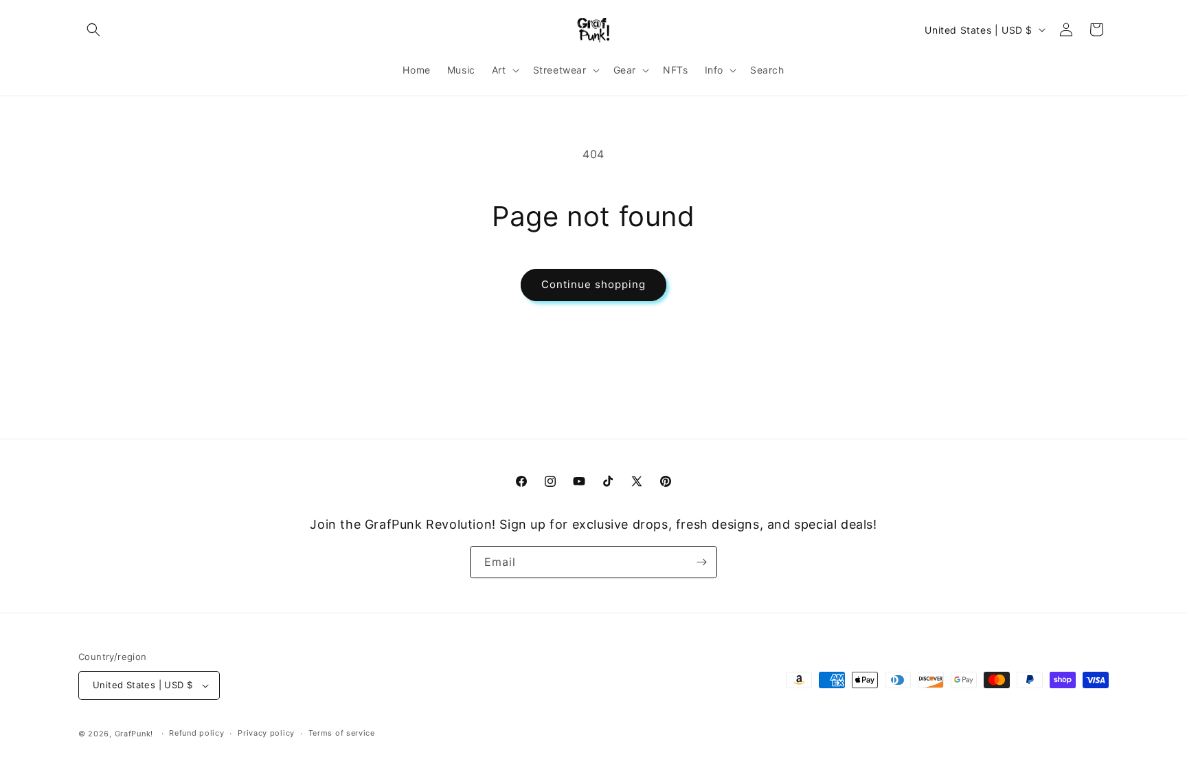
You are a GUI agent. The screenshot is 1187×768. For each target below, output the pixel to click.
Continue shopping (593, 284)
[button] (93, 29)
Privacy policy (266, 733)
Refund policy (196, 733)
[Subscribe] (701, 562)
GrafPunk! (134, 733)
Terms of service (341, 733)
